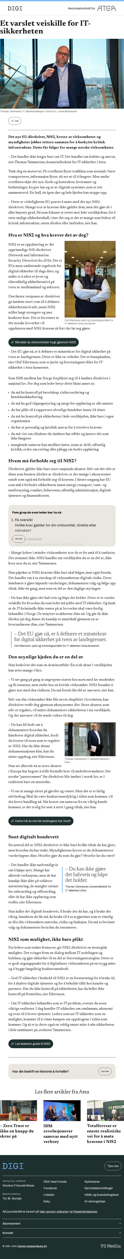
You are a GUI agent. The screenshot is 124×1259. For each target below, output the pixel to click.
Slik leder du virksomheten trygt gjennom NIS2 (45, 342)
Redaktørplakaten (85, 1211)
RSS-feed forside (55, 1181)
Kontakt (8, 1233)
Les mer (105, 1071)
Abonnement (11, 1223)
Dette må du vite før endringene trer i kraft (43, 821)
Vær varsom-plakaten (54, 1211)
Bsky (46, 1201)
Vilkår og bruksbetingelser (101, 1194)
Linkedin (48, 1194)
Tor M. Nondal (12, 1198)
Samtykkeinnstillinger (98, 1188)
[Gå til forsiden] (15, 8)
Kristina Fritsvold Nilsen (18, 1185)
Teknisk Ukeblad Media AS (32, 1246)
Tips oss (113, 1166)
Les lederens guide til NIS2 (32, 1043)
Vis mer (18, 539)
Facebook (50, 1188)
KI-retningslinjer (94, 1201)
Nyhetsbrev (92, 1181)
